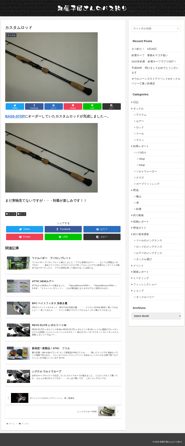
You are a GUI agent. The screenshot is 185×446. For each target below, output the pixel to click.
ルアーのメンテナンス (149, 253)
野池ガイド (139, 227)
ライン (140, 140)
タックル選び (144, 259)
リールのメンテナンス (149, 240)
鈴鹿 (138, 209)
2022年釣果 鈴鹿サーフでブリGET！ (154, 61)
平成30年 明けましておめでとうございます (155, 70)
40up (142, 158)
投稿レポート (141, 221)
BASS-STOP (15, 116)
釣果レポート (141, 146)
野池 (135, 190)
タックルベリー (145, 297)
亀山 (138, 196)
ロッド (22, 214)
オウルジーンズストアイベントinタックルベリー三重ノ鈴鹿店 (156, 81)
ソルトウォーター (146, 171)
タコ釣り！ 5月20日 (144, 48)
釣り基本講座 (141, 234)
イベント (138, 265)
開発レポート (141, 271)
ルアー (140, 121)
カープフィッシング (148, 183)
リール (140, 133)
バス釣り (141, 152)
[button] (178, 28)
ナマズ (140, 177)
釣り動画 (138, 215)
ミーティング (141, 278)
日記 (135, 102)
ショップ (138, 290)
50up (142, 165)
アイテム (141, 114)
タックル (11, 214)
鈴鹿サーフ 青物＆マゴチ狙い (150, 55)
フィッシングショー (145, 284)
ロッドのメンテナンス (149, 246)
